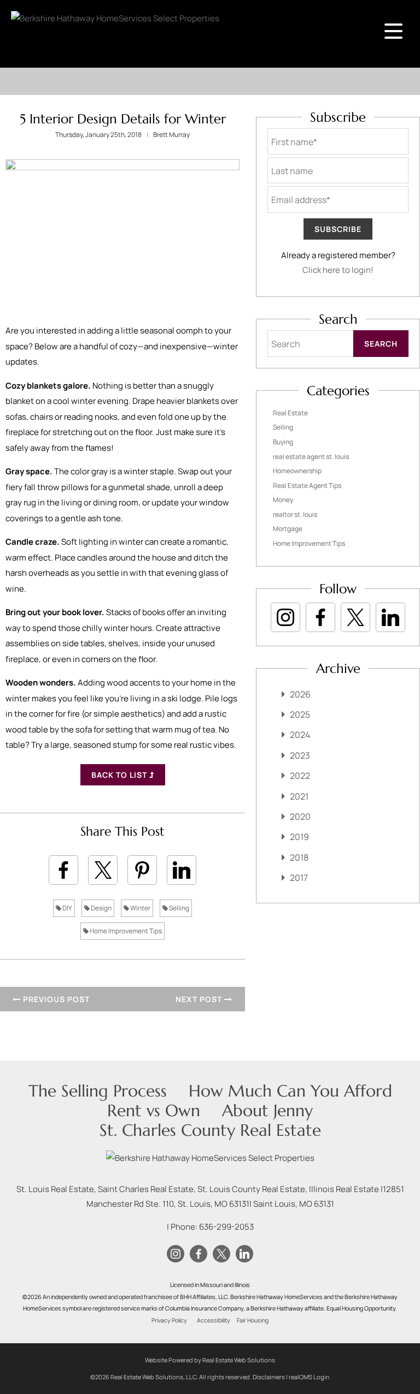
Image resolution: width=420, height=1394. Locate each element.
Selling (178, 908)
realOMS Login (309, 1377)
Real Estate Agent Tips (307, 485)
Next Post (200, 999)
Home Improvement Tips (125, 931)
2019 (299, 837)
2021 (299, 796)
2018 (299, 857)
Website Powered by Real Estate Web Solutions (210, 1360)
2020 (300, 817)
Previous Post (55, 999)
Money (283, 499)
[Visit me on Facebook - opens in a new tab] (320, 617)
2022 (300, 776)
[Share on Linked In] (181, 870)
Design (101, 908)
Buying (283, 441)
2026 (300, 694)
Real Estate (290, 413)
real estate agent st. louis (311, 456)
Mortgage (287, 528)
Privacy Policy (169, 1320)
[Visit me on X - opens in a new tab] (355, 617)
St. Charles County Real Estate (210, 1130)
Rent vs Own (153, 1110)
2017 (299, 878)
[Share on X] (103, 870)
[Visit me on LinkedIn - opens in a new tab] (390, 617)
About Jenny (267, 1110)
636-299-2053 (226, 1226)
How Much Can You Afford (290, 1091)
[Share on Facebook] (63, 870)
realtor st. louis (295, 514)
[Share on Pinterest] (142, 870)
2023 (300, 755)
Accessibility (213, 1320)
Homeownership (297, 470)
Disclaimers (269, 1377)
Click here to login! (338, 270)
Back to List (120, 775)
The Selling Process (97, 1091)
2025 (300, 714)
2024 (300, 735)
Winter (139, 908)
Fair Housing (253, 1320)
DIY (66, 908)
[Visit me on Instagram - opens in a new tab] (285, 617)
